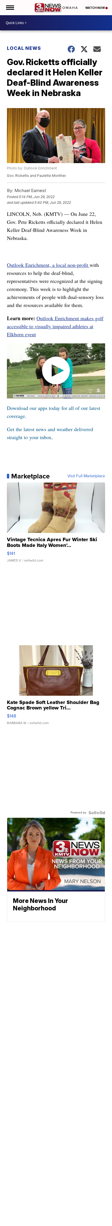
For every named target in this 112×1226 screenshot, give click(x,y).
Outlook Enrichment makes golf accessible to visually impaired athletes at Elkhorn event (55, 326)
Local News (24, 48)
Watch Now (95, 7)
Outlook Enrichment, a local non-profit (48, 264)
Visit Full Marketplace (86, 476)
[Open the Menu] (9, 7)
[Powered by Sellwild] (96, 813)
